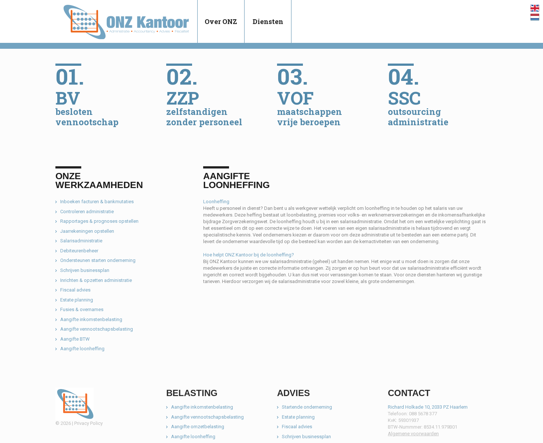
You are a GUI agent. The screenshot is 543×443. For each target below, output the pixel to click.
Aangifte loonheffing (82, 348)
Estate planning (76, 300)
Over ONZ (221, 21)
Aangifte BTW (75, 339)
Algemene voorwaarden (413, 433)
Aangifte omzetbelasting (197, 426)
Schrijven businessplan (84, 270)
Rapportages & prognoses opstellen (99, 221)
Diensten (268, 21)
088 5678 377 (423, 413)
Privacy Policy (88, 423)
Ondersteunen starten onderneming (98, 260)
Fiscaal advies (75, 290)
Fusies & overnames (81, 309)
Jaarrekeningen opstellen (87, 231)
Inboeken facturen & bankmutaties (97, 201)
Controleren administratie (87, 211)
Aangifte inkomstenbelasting (91, 319)
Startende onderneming (307, 407)
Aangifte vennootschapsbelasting (96, 329)
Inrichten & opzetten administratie (96, 280)
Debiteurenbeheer (79, 250)
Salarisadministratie (81, 240)
